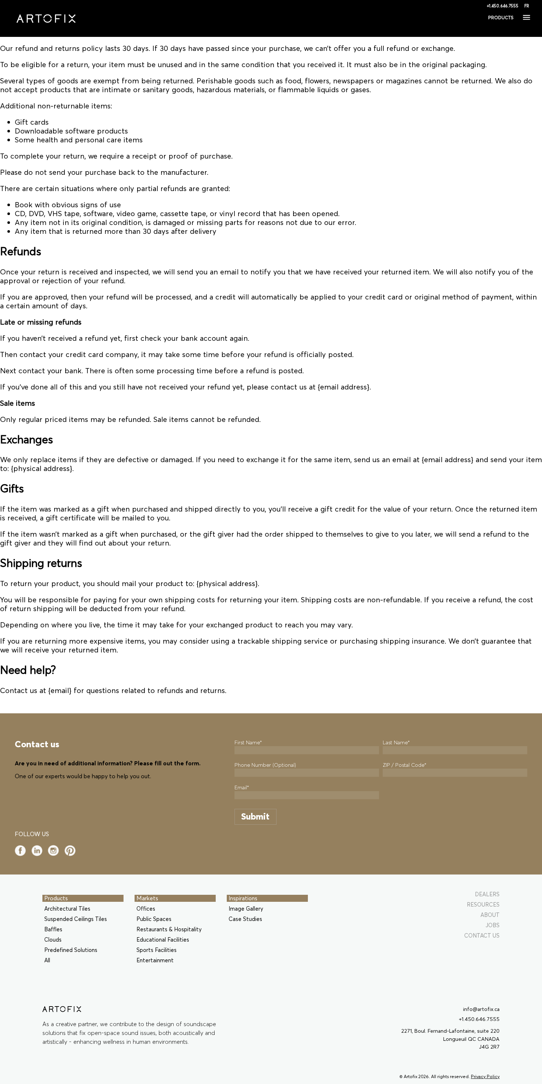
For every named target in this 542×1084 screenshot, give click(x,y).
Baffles (53, 929)
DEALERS (487, 894)
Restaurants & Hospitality (169, 929)
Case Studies (245, 918)
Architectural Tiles (67, 908)
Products (56, 898)
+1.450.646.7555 (502, 5)
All (47, 960)
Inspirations (243, 898)
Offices (145, 908)
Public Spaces (153, 918)
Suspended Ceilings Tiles (75, 918)
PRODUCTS (501, 17)
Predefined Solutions (70, 949)
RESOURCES (483, 904)
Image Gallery (246, 908)
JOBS (493, 925)
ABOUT (490, 914)
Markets (147, 898)
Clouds (53, 939)
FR (526, 5)
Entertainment (155, 960)
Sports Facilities (156, 949)
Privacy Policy (485, 1076)
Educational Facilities (162, 939)
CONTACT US (482, 935)
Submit (255, 816)
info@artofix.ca (481, 1009)
